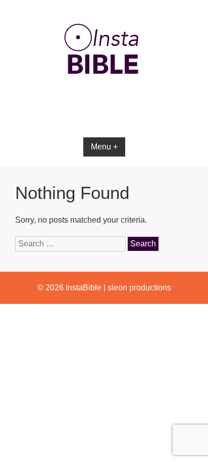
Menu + (104, 146)
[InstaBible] (104, 98)
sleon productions (139, 287)
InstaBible (83, 287)
